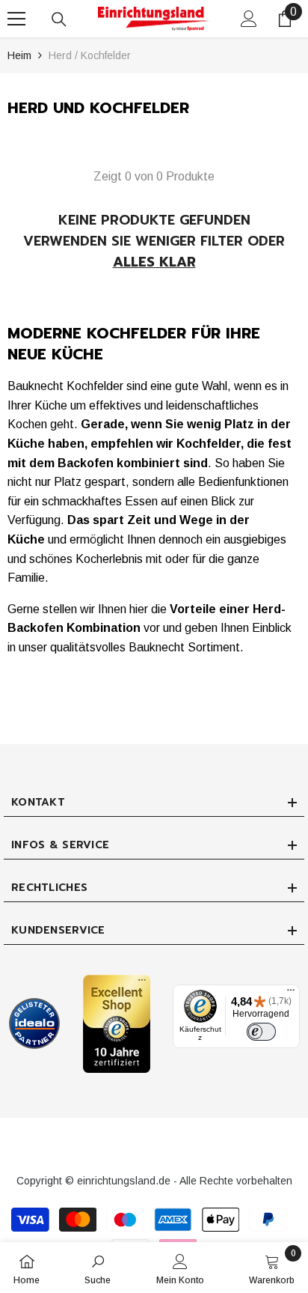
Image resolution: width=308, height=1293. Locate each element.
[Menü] (291, 994)
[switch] (261, 1032)
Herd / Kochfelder (90, 55)
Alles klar (154, 262)
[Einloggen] (249, 18)
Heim (19, 55)
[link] (97, 1267)
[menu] (16, 19)
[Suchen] (59, 19)
